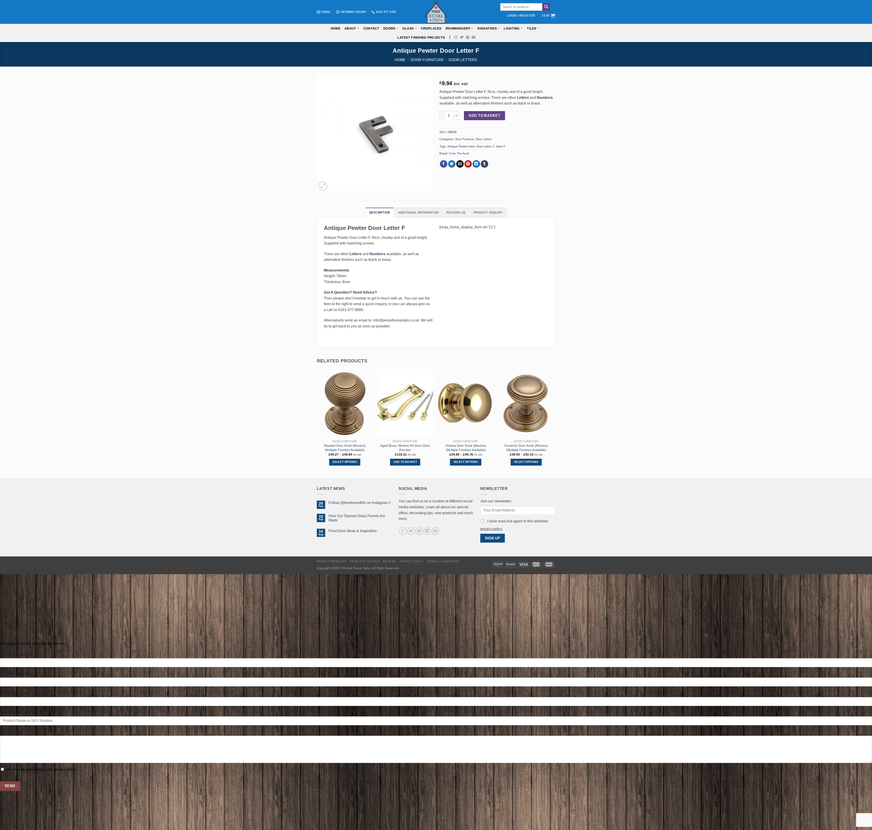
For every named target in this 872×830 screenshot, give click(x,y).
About (350, 28)
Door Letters (463, 60)
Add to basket (484, 115)
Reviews (389, 561)
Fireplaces (431, 28)
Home (335, 28)
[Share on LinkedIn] (476, 164)
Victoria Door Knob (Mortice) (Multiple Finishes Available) (465, 448)
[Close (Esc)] (4, 802)
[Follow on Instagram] (456, 37)
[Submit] (546, 7)
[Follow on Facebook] (450, 37)
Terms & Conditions (443, 561)
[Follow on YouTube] (473, 37)
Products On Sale (365, 561)
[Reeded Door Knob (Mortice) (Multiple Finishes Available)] (345, 403)
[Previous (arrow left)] (4, 822)
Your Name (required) (16, 654)
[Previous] (317, 423)
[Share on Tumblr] (484, 164)
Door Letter (483, 146)
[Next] (553, 423)
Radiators (487, 28)
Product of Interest (14, 712)
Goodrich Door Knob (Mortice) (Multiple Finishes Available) (526, 448)
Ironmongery (458, 28)
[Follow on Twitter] (461, 37)
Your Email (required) (16, 673)
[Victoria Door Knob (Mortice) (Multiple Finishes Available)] (466, 403)
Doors (389, 28)
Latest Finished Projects (421, 37)
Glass (408, 28)
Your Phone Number (15, 693)
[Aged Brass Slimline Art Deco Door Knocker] (405, 403)
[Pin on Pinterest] (468, 164)
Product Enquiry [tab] (488, 212)
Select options (344, 462)
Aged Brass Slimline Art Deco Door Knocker (405, 448)
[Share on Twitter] (452, 164)
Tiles (531, 28)
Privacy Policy (411, 561)
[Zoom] (322, 186)
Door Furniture (427, 60)
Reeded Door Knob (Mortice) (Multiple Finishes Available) (345, 448)
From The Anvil (459, 153)
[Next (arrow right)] (17, 822)
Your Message (11, 731)
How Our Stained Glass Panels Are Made (357, 518)
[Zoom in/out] (17, 802)
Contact (371, 28)
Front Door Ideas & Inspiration (353, 531)
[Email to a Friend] (460, 164)
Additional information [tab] (418, 212)
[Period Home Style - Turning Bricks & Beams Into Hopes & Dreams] (436, 12)
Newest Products (332, 561)
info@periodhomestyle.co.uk (396, 320)
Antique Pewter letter (461, 146)
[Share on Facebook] (443, 164)
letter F (500, 146)
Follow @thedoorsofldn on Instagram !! (360, 503)
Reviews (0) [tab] (455, 212)
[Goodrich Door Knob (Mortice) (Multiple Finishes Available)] (526, 403)
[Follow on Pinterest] (467, 37)
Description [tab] (379, 212)
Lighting (512, 28)
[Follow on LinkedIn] (427, 531)
